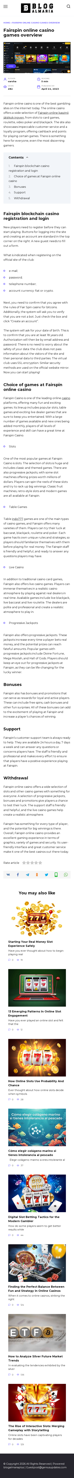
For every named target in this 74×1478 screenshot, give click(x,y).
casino (66, 398)
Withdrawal (22, 198)
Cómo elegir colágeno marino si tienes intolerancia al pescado (32, 1153)
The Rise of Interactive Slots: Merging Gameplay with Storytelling (36, 1428)
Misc (11, 66)
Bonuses (20, 186)
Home (6, 23)
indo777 (17, 519)
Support (20, 192)
